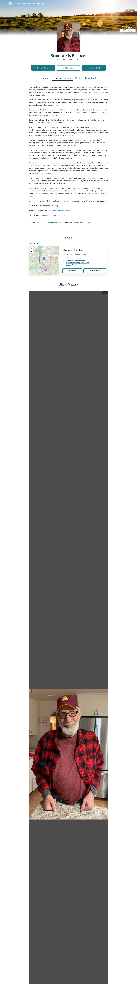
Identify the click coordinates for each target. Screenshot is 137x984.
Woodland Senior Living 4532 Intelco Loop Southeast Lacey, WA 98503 (77, 263)
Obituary (45, 78)
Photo (78, 78)
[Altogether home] (10, 3)
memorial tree (53, 223)
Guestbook (90, 78)
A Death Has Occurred (120, 3)
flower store (85, 223)
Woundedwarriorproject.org (59, 211)
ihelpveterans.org (58, 215)
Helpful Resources (39, 3)
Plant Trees (96, 271)
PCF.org (55, 206)
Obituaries (26, 3)
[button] (44, 259)
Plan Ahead (106, 3)
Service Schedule (62, 78)
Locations (18, 3)
